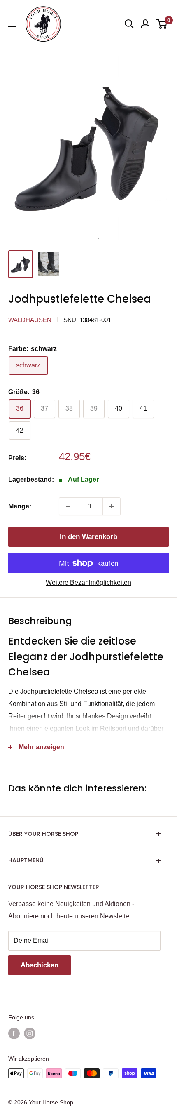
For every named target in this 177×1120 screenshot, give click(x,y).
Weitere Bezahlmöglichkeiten (88, 582)
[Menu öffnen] (12, 24)
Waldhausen (29, 319)
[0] (162, 24)
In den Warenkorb (88, 537)
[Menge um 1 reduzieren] (68, 506)
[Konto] (145, 23)
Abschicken (39, 965)
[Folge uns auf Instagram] (29, 1033)
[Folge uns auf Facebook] (14, 1033)
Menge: (19, 506)
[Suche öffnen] (129, 23)
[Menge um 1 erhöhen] (111, 506)
